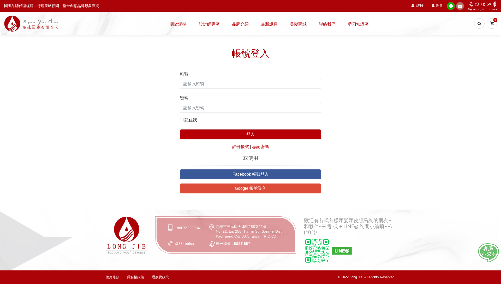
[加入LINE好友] (488, 252)
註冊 (420, 6)
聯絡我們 (327, 24)
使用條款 (112, 277)
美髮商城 (298, 24)
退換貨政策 (160, 277)
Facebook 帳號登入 (250, 174)
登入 (250, 134)
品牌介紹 (240, 24)
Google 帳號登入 (250, 188)
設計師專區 (209, 24)
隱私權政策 (135, 277)
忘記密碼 (260, 146)
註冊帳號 (240, 146)
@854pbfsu (184, 243)
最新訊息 (269, 24)
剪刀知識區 (358, 24)
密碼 (184, 98)
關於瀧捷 (178, 24)
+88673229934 (187, 228)
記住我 (190, 120)
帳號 (184, 74)
